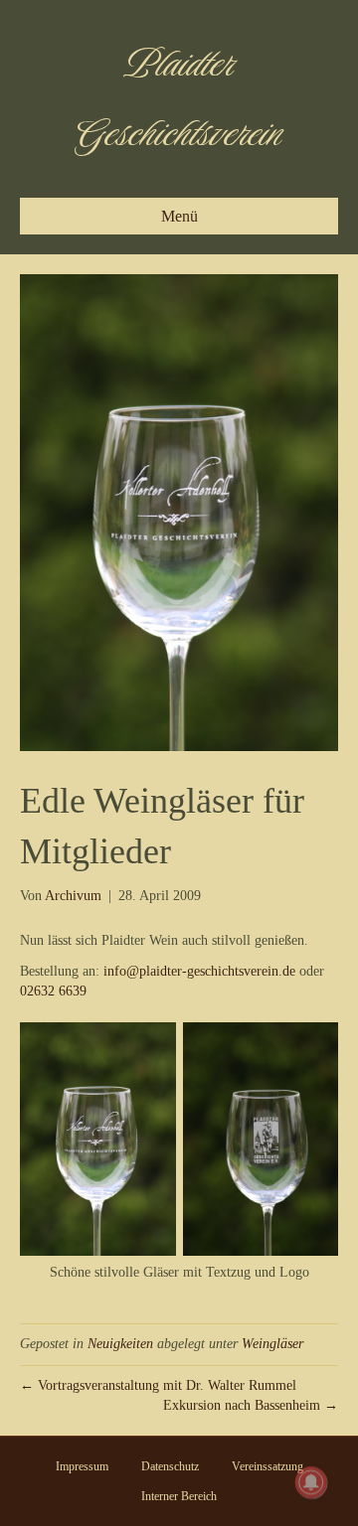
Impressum (82, 1466)
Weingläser (272, 1343)
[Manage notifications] (311, 1482)
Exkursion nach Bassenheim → (250, 1405)
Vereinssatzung (267, 1466)
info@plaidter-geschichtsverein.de (199, 971)
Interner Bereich (179, 1496)
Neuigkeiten (120, 1343)
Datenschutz (170, 1466)
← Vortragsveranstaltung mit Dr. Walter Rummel (158, 1385)
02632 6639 (53, 991)
